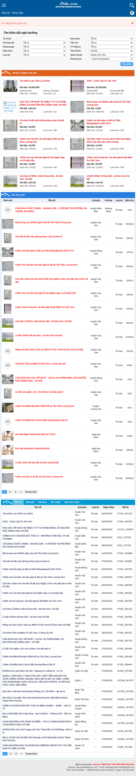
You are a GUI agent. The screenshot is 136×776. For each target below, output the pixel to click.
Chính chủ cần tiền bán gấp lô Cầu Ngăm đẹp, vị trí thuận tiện (45, 293)
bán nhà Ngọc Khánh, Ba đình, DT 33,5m (35, 434)
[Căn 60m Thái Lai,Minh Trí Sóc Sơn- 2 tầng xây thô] (7, 365)
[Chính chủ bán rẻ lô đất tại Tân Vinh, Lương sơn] (7, 478)
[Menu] (4, 5)
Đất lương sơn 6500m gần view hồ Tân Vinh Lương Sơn (43, 222)
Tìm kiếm (131, 5)
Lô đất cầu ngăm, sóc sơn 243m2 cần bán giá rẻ (39, 392)
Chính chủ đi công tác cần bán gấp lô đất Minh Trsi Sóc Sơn (44, 307)
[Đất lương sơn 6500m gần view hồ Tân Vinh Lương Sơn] (77, 107)
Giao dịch (75, 38)
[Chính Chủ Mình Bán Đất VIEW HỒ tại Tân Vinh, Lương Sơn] (7, 407)
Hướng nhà (8, 42)
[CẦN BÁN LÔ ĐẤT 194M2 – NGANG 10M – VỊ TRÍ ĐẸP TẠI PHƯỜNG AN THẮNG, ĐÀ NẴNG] (7, 210)
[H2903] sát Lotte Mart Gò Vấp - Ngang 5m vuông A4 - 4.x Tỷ (32, 671)
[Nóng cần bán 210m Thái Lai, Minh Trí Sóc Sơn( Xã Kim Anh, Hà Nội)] (7, 351)
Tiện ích (74, 42)
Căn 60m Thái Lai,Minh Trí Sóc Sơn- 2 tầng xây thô (40, 363)
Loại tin (6, 55)
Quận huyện (76, 55)
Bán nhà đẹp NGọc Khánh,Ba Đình (32, 448)
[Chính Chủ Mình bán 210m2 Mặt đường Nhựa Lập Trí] (7, 421)
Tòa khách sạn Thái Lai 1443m (35, 81)
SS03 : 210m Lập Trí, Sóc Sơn (101, 81)
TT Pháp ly (75, 47)
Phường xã (76, 59)
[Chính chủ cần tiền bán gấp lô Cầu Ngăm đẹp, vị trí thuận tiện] (10, 162)
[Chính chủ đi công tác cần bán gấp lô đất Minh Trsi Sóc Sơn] (77, 162)
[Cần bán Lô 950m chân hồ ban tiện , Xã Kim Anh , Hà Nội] (10, 181)
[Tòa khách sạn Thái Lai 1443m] (10, 86)
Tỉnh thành (75, 51)
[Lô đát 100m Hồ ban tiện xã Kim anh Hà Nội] (7, 464)
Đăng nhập (17, 12)
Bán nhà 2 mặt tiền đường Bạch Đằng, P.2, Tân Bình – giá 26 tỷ (33, 691)
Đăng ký (6, 12)
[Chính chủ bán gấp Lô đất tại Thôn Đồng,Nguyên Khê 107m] (77, 125)
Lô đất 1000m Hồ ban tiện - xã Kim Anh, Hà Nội (38, 335)
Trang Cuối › (31, 492)
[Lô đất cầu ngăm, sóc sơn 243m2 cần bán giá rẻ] (7, 393)
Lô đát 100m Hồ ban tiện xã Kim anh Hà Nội (37, 462)
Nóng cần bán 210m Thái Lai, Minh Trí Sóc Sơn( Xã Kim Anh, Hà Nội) (49, 349)
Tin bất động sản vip (24, 73)
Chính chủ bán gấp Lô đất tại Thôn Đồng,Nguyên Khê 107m (44, 250)
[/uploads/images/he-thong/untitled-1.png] (68, 5)
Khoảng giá (8, 47)
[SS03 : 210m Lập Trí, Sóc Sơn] (77, 86)
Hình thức (8, 51)
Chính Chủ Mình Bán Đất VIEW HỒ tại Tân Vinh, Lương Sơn (44, 406)
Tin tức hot (18, 195)
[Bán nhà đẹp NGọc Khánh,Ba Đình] (7, 450)
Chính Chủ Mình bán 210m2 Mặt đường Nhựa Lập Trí (41, 420)
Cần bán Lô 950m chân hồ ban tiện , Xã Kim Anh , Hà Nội (43, 321)
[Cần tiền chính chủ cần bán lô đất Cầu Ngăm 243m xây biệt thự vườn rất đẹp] (77, 144)
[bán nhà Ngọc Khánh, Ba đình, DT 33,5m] (7, 436)
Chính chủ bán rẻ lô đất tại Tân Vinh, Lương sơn (39, 476)
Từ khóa (7, 38)
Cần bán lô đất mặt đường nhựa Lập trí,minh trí (38, 236)
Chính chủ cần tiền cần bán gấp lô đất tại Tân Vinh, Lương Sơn (46, 265)
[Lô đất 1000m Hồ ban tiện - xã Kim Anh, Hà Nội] (77, 181)
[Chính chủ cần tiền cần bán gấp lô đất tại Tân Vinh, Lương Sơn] (10, 144)
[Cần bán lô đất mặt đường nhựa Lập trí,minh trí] (10, 125)
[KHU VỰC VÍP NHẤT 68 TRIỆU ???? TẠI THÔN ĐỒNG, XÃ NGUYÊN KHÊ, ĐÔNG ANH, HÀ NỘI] (10, 107)
